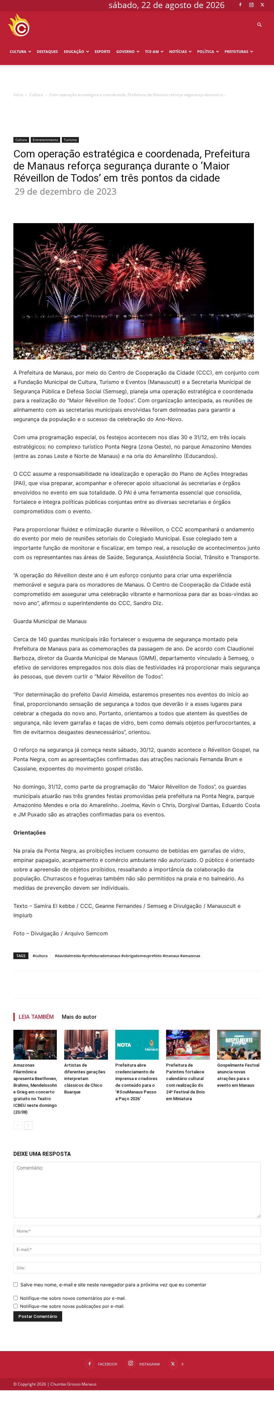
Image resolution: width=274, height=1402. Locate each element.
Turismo (70, 139)
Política (205, 51)
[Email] (135, 204)
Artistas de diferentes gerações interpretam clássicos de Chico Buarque (84, 1078)
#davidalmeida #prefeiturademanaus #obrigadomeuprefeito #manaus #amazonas (127, 955)
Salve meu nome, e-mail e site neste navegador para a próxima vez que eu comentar (113, 1284)
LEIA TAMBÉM (36, 1017)
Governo (125, 51)
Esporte (102, 51)
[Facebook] (240, 4)
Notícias (178, 51)
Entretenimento (45, 139)
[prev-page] (17, 1125)
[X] (262, 4)
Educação (74, 51)
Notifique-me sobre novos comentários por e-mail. (73, 1298)
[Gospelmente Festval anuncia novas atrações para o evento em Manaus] (239, 1045)
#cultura (40, 955)
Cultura (18, 51)
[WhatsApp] (119, 204)
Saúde (37, 78)
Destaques (47, 51)
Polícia (17, 78)
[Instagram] (251, 4)
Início (18, 94)
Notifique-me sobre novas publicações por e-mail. (72, 1306)
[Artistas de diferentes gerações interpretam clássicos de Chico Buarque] (86, 1045)
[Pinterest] (104, 204)
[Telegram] (150, 204)
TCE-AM (152, 51)
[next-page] (28, 1125)
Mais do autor (79, 1017)
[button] (259, 25)
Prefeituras (236, 51)
